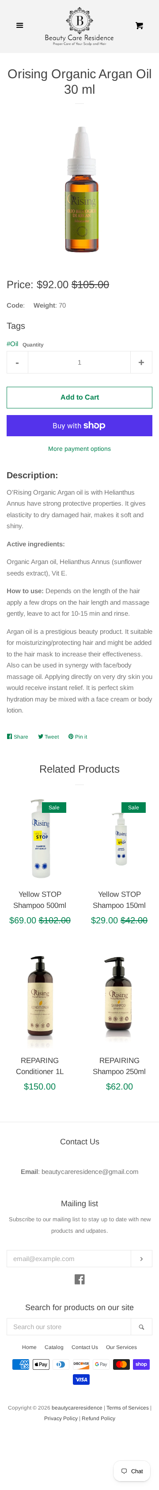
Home (29, 1347)
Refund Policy (98, 1418)
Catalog (54, 1347)
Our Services (121, 1347)
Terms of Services (127, 1408)
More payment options (79, 448)
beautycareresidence (77, 1408)
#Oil (12, 343)
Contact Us (85, 1347)
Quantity (33, 345)
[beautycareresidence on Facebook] (79, 1281)
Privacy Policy (61, 1418)
